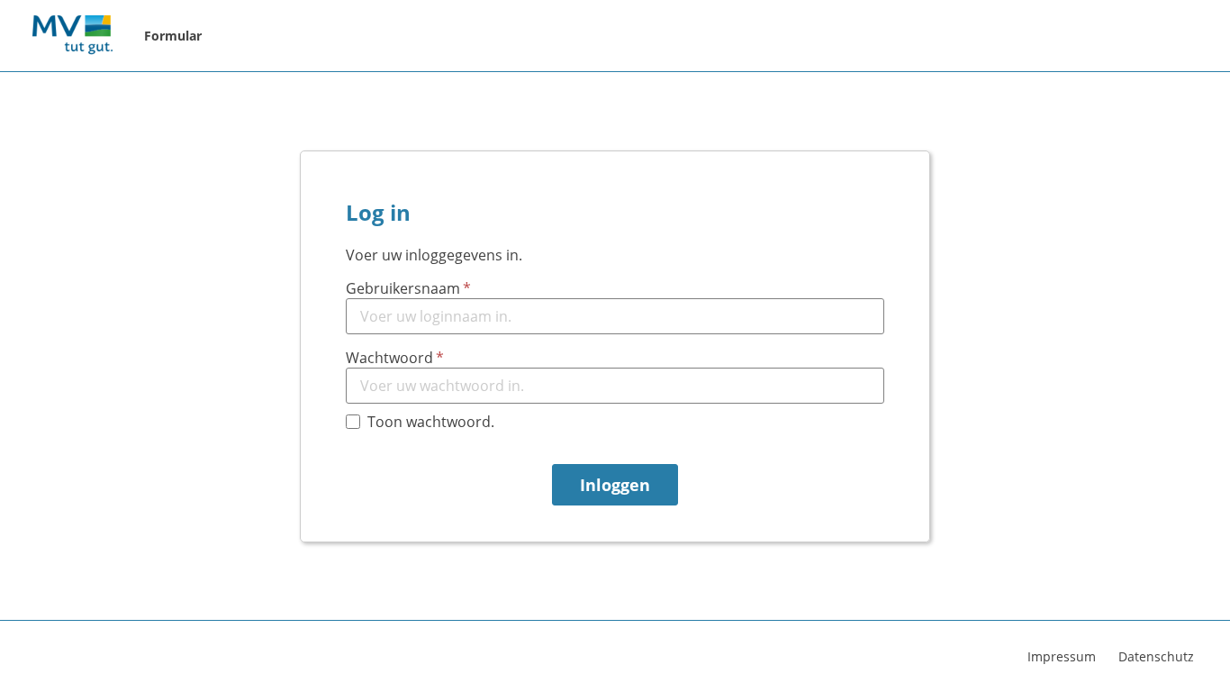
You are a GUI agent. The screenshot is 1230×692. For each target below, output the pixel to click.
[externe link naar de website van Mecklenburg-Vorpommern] (72, 36)
